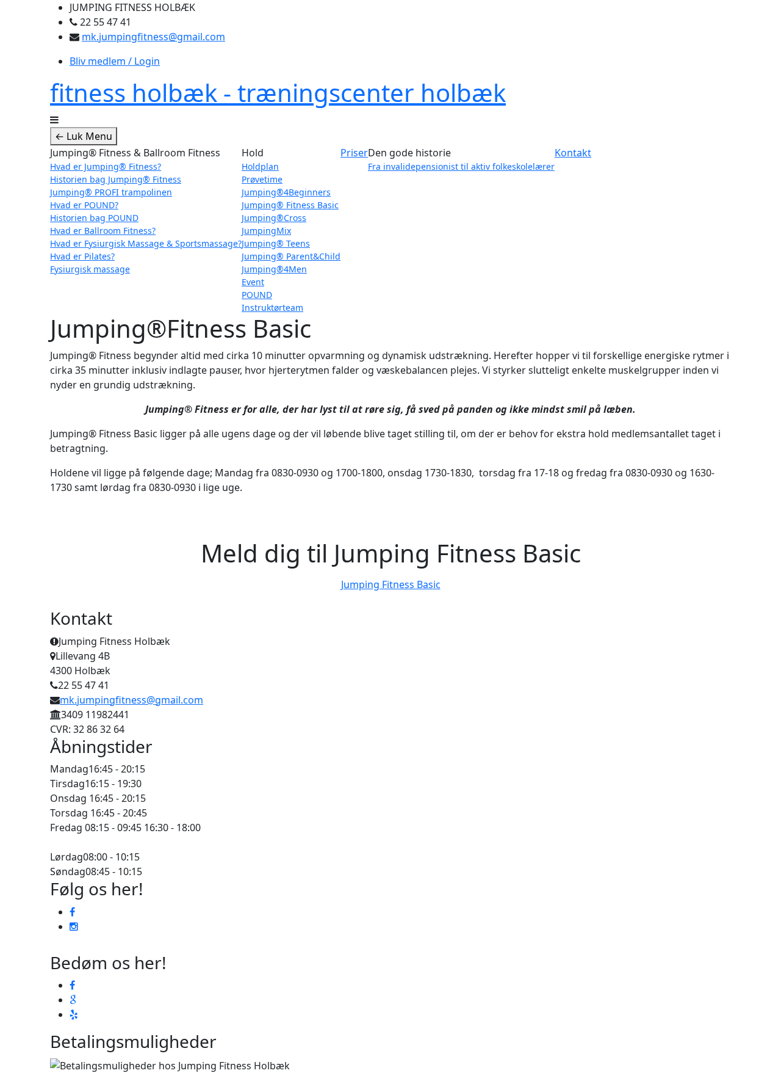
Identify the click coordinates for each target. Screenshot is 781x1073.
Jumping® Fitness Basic (290, 205)
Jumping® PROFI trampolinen (111, 192)
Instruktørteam (272, 307)
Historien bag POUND (94, 218)
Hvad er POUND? (84, 205)
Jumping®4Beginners (286, 192)
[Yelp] (74, 1014)
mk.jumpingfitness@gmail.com (153, 36)
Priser (354, 152)
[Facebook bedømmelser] (72, 985)
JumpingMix (266, 230)
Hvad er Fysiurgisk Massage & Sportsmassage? (146, 243)
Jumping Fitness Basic (391, 584)
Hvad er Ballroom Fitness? (103, 230)
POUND (257, 294)
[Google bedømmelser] (73, 999)
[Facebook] (72, 911)
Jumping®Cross (274, 218)
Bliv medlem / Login (115, 61)
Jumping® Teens (276, 243)
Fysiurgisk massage (90, 269)
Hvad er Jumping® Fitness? (105, 166)
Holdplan (260, 166)
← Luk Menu (83, 136)
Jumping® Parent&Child (291, 256)
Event (253, 282)
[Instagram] (74, 926)
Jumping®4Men (274, 269)
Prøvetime (262, 179)
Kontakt (573, 152)
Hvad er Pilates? (82, 256)
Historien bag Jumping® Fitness (115, 179)
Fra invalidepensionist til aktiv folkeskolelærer (461, 166)
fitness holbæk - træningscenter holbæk (278, 92)
